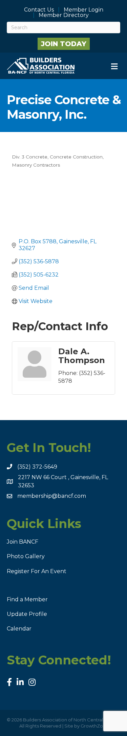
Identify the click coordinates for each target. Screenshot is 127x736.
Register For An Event (36, 571)
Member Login (83, 10)
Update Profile (27, 614)
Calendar (19, 628)
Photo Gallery (26, 556)
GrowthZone (95, 726)
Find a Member (27, 599)
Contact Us (39, 10)
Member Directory (64, 15)
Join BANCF (22, 542)
